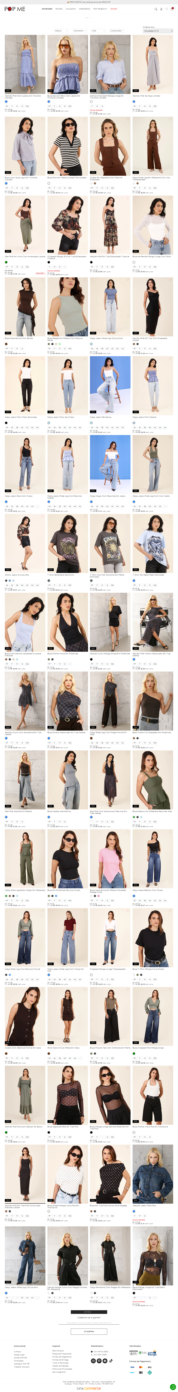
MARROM (95, 183)
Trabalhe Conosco (22, 1367)
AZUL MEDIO (10, 581)
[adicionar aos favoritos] (42, 37)
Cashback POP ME (22, 1364)
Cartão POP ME (20, 1358)
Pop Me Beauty (100, 9)
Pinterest (99, 1360)
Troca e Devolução (60, 1363)
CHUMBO (49, 581)
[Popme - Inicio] (15, 9)
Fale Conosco (58, 1351)
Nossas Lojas (19, 1355)
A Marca (17, 1352)
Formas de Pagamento (61, 1357)
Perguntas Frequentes (61, 1354)
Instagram (93, 1360)
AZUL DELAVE (134, 423)
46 (123, 349)
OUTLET (114, 9)
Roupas (59, 9)
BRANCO (91, 101)
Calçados (71, 9)
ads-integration (59, 1372)
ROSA (98, 896)
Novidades (47, 9)
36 (97, 349)
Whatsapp (173, 1387)
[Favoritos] (166, 9)
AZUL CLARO (91, 344)
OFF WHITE (91, 183)
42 (112, 349)
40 (107, 349)
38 (102, 349)
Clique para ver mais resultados (89, 1312)
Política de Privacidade (62, 1369)
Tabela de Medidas (60, 1366)
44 (117, 349)
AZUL (6, 101)
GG (27, 106)
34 (92, 349)
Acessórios (84, 9)
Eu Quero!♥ (89, 1331)
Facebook (105, 1360)
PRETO (49, 262)
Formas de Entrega (60, 1360)
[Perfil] (161, 9)
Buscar (156, 9)
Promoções (18, 1361)
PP (7, 106)
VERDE (6, 262)
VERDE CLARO (60, 344)
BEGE (56, 344)
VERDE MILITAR (49, 344)
